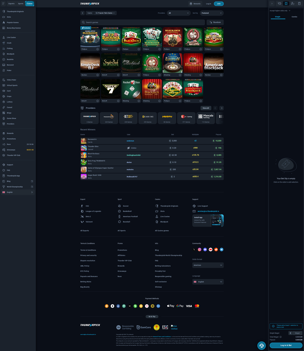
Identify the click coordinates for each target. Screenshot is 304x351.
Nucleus (84, 75)
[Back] (82, 13)
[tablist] (289, 3)
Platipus (84, 49)
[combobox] (179, 13)
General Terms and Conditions (162, 336)
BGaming (167, 75)
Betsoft (104, 75)
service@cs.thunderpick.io (88, 334)
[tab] (279, 3)
